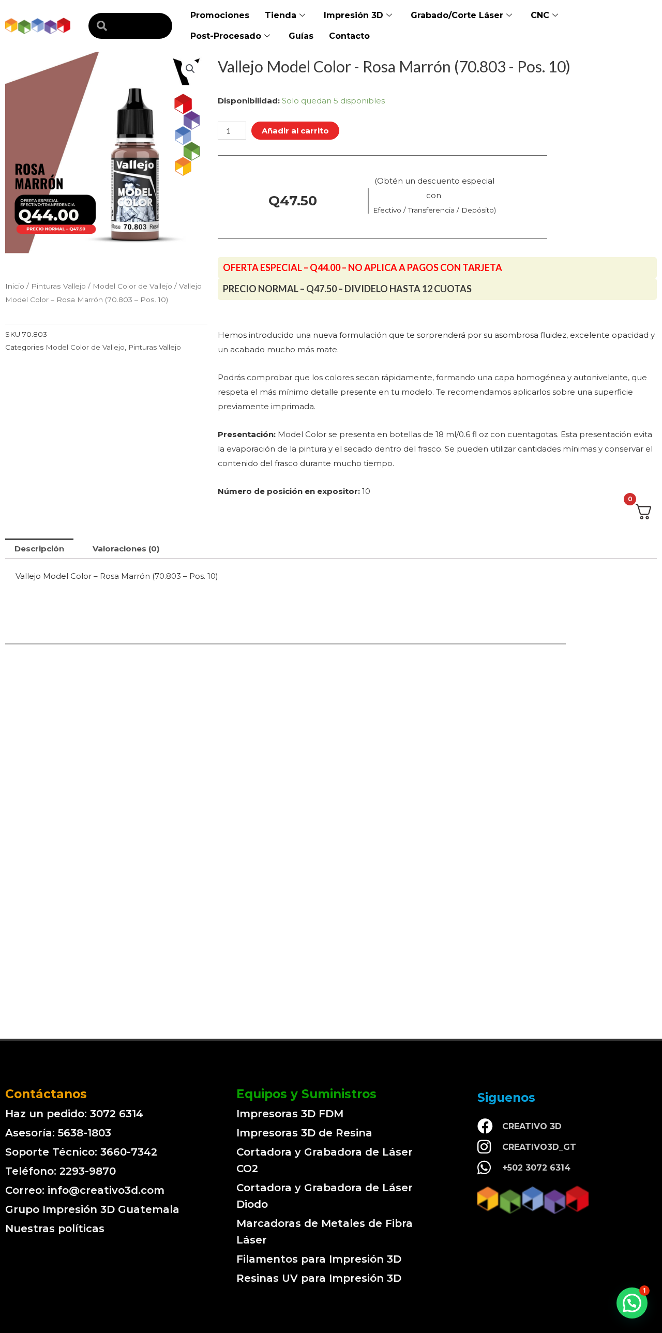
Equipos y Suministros (306, 1094)
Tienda (280, 15)
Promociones (219, 15)
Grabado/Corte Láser (457, 15)
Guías (301, 36)
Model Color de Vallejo (132, 286)
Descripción (39, 548)
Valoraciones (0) (126, 548)
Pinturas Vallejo (58, 286)
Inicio (14, 286)
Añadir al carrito (295, 131)
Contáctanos (46, 1094)
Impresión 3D (353, 15)
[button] (632, 1303)
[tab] (39, 548)
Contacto (349, 36)
